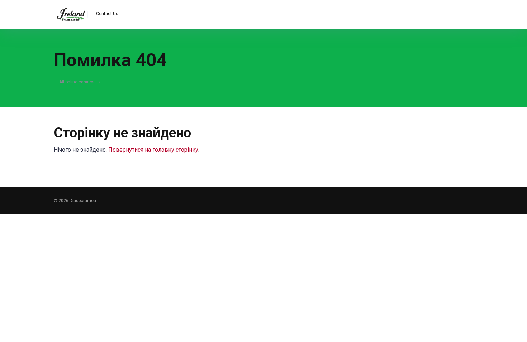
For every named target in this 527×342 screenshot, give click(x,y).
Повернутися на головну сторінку (153, 149)
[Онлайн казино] (71, 11)
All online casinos (77, 81)
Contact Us (107, 13)
